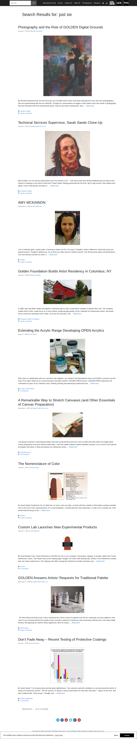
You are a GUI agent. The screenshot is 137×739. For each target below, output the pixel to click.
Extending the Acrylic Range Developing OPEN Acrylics (61, 330)
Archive (60, 3)
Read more (90, 106)
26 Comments (24, 454)
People (28, 111)
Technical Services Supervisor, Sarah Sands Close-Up (60, 122)
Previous (25, 709)
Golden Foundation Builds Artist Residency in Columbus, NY (64, 271)
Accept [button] (127, 735)
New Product (30, 388)
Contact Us (68, 3)
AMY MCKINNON (31, 202)
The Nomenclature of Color (39, 464)
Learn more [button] (59, 735)
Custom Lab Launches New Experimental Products (57, 527)
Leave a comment (26, 113)
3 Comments (24, 568)
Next (45, 709)
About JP (77, 3)
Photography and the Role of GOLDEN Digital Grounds (60, 27)
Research (97, 3)
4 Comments (24, 391)
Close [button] (116, 735)
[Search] (34, 3)
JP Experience (87, 3)
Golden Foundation (33, 319)
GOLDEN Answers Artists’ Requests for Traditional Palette (63, 578)
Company (23, 191)
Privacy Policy (76, 731)
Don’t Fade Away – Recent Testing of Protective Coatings (62, 639)
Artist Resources (25, 452)
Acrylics (22, 111)
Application (29, 698)
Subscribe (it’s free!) (49, 3)
